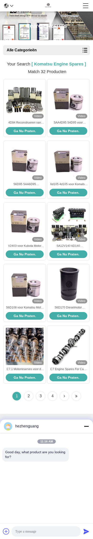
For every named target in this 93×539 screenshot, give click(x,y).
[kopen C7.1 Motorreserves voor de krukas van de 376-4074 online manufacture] (25, 346)
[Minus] (86, 426)
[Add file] (6, 531)
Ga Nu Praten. (25, 131)
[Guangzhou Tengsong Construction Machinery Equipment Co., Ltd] (48, 5)
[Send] (86, 531)
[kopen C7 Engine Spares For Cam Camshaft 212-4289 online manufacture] (68, 346)
